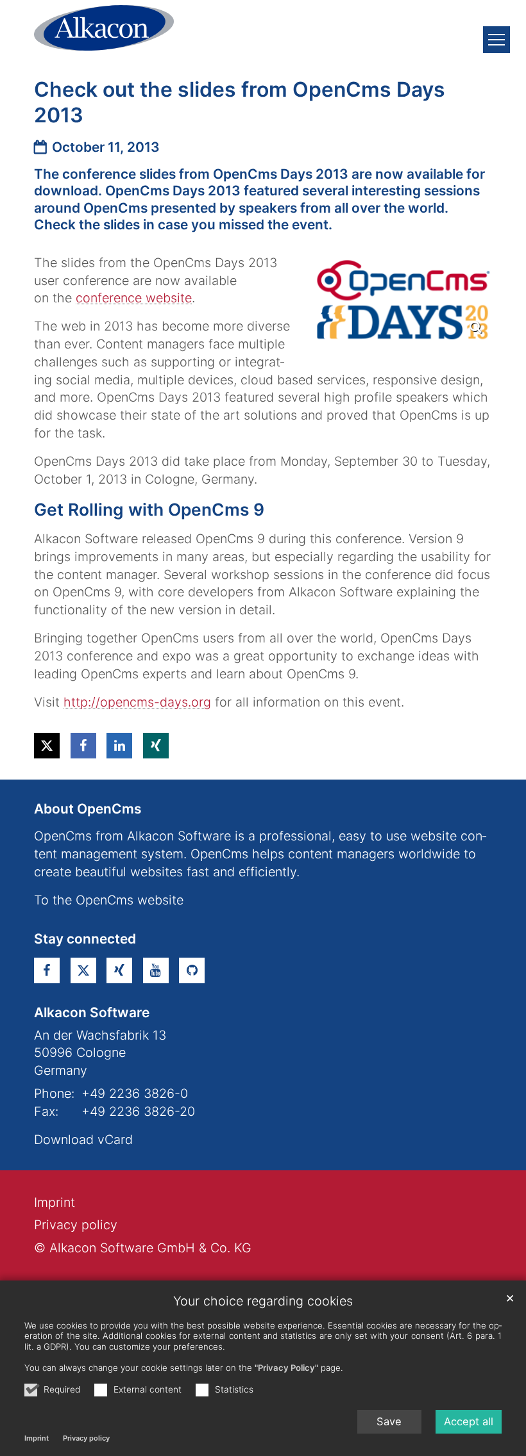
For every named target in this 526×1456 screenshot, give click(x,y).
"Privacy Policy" (286, 1367)
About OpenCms (87, 809)
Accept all (468, 1421)
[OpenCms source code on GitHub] (192, 970)
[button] (47, 745)
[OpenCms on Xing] (119, 970)
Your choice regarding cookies (263, 1301)
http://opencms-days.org (137, 702)
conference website (134, 298)
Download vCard (83, 1139)
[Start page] (104, 28)
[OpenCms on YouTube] (156, 970)
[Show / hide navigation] (496, 39)
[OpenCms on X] (83, 970)
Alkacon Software (91, 1012)
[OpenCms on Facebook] (47, 970)
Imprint (36, 1438)
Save (389, 1421)
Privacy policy (86, 1438)
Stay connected (85, 939)
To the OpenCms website (108, 900)
